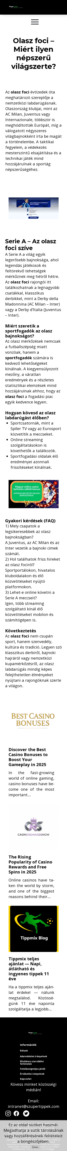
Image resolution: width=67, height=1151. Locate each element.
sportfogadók (18, 357)
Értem (35, 1147)
